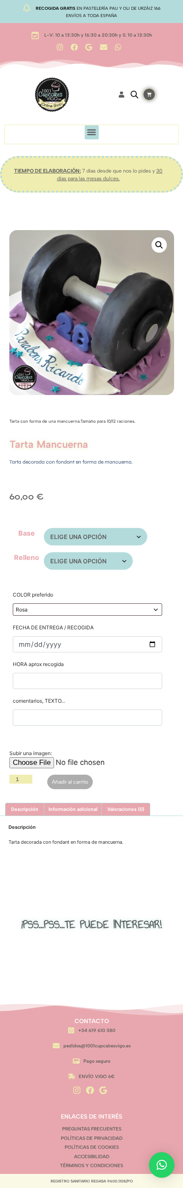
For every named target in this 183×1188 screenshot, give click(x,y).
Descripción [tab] (24, 809)
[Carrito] (149, 94)
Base (26, 533)
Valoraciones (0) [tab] (125, 809)
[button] (92, 132)
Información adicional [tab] (73, 809)
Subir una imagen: (30, 753)
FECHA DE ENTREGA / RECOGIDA (53, 627)
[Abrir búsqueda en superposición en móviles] (134, 94)
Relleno (26, 557)
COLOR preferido (33, 594)
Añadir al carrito (70, 782)
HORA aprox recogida (38, 664)
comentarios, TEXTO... (39, 701)
